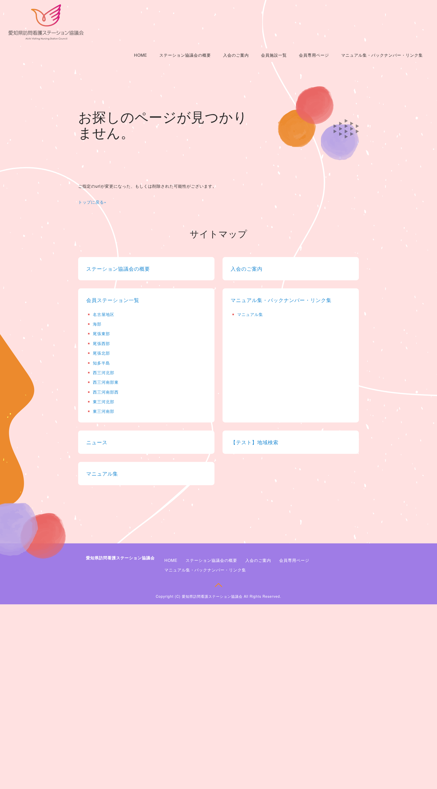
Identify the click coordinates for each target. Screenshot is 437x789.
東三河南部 (103, 411)
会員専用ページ (314, 55)
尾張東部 (101, 333)
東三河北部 (103, 401)
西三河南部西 (106, 392)
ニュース (96, 442)
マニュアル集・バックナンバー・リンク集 (382, 55)
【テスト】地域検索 (254, 442)
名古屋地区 (103, 314)
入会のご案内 (236, 55)
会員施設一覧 (274, 55)
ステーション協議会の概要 (185, 55)
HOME (140, 55)
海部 (97, 324)
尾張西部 (101, 343)
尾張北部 (101, 353)
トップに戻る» (92, 202)
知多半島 (101, 363)
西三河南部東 (106, 382)
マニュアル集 (250, 314)
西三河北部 (103, 372)
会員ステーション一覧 (112, 300)
